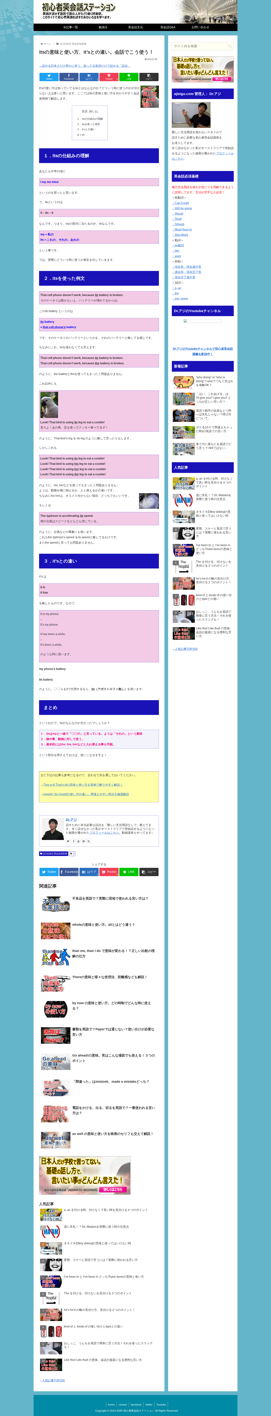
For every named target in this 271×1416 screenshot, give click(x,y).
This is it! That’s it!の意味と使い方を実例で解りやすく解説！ (83, 784)
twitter (148, 1404)
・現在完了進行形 (183, 277)
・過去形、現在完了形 (186, 272)
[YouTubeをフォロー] (78, 841)
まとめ (81, 134)
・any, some (180, 298)
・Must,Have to (182, 229)
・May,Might (180, 234)
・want (176, 256)
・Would (177, 213)
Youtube (161, 1404)
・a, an (176, 288)
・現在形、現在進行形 (186, 266)
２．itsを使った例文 (88, 124)
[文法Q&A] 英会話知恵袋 (55, 853)
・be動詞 (178, 245)
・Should (178, 224)
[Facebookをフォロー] (73, 841)
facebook (136, 1404)
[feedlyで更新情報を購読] (83, 841)
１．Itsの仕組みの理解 (90, 118)
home (111, 1404)
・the (175, 293)
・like (175, 250)
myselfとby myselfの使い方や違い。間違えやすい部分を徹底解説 (86, 794)
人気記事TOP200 (53, 1380)
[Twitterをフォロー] (68, 841)
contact (123, 1404)
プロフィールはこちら (104, 832)
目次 (85, 111)
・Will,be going (182, 208)
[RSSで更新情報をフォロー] (88, 841)
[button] (230, 46)
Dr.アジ (71, 820)
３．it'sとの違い (86, 129)
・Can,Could (180, 203)
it (73, 853)
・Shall (177, 218)
